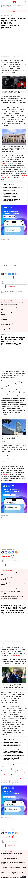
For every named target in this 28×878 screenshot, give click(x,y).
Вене (2, 175)
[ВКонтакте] (12, 274)
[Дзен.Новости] (2, 274)
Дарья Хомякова (6, 819)
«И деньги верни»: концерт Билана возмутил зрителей (13, 308)
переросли (4, 163)
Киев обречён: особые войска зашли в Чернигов (11, 578)
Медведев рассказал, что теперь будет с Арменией (12, 318)
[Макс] (6, 274)
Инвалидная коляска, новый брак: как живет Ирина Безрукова (13, 323)
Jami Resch (10, 237)
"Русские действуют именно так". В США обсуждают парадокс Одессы (12, 303)
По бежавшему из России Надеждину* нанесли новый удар (14, 313)
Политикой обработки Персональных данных (10, 6)
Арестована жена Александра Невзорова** (13, 588)
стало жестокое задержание (14, 767)
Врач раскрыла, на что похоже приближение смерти (13, 328)
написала (7, 72)
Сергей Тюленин (6, 239)
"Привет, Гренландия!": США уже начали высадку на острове (12, 592)
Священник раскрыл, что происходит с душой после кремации (13, 868)
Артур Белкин (5, 517)
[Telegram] (9, 274)
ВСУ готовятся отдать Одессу (9, 858)
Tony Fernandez (10, 817)
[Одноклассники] (16, 274)
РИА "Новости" (14, 455)
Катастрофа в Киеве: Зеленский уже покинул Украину (13, 583)
